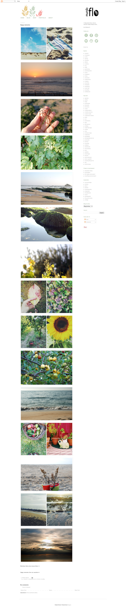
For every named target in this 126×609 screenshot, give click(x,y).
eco (86, 65)
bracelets (87, 105)
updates (87, 152)
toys (86, 150)
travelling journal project (90, 176)
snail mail (87, 88)
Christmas (87, 55)
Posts (87, 219)
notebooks (87, 134)
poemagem (87, 172)
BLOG (28, 17)
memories (87, 77)
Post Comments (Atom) (32, 592)
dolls (86, 117)
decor (86, 186)
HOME (22, 17)
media (86, 129)
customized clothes (89, 115)
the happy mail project (90, 174)
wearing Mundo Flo (89, 160)
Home (50, 590)
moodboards (88, 192)
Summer (38, 579)
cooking (87, 64)
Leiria (86, 57)
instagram (87, 74)
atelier (86, 100)
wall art (86, 155)
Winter (86, 62)
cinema (86, 184)
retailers (87, 145)
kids (86, 122)
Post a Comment (26, 587)
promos (86, 141)
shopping (87, 84)
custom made (88, 113)
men (86, 131)
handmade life (88, 70)
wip (85, 162)
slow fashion (88, 148)
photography (88, 196)
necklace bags (88, 133)
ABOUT (50, 17)
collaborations (88, 110)
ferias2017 (26, 579)
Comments (88, 222)
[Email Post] (32, 577)
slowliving (87, 86)
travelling (43, 579)
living (86, 76)
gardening (87, 69)
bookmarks (87, 103)
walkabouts (87, 91)
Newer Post (23, 590)
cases (86, 108)
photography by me (32, 579)
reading (86, 81)
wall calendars (88, 157)
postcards (87, 140)
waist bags (87, 153)
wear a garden (88, 159)
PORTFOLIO (42, 17)
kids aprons (87, 124)
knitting (86, 126)
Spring (86, 58)
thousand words (88, 198)
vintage (86, 199)
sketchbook (87, 146)
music (86, 194)
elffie (86, 67)
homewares (87, 120)
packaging (87, 136)
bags (86, 101)
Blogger (69, 605)
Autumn (86, 53)
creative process (88, 112)
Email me (86, 47)
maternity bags (88, 127)
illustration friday (88, 170)
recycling (87, 83)
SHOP (34, 17)
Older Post (77, 590)
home (86, 72)
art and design (88, 182)
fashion (86, 187)
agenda (86, 98)
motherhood (88, 79)
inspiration (87, 191)
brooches (87, 106)
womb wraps (88, 164)
